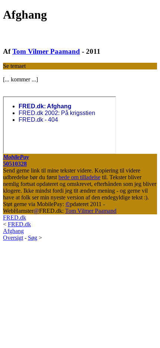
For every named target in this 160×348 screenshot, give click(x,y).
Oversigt (13, 237)
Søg (32, 237)
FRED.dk (14, 217)
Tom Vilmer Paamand (46, 51)
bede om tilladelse (79, 177)
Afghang (13, 231)
